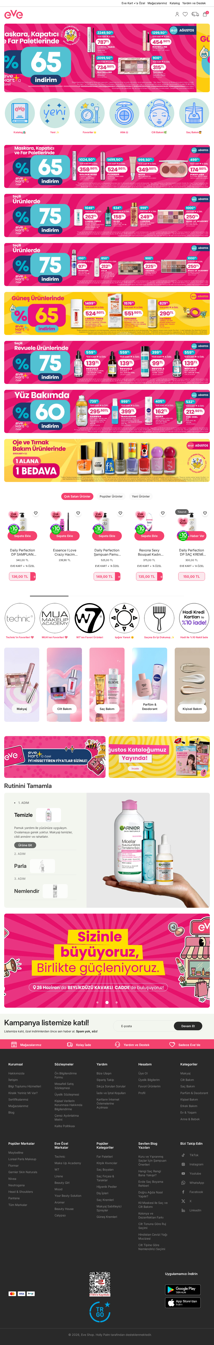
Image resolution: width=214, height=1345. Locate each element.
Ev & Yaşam (188, 1112)
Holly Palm (103, 1334)
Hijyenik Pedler (107, 1186)
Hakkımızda (16, 1073)
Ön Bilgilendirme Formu (66, 1075)
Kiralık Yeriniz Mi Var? (23, 1093)
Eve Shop (87, 1334)
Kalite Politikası (65, 1126)
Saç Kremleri (105, 1200)
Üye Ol (143, 1073)
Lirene (59, 1176)
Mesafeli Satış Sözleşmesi (64, 1085)
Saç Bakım (187, 1086)
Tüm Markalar (17, 1205)
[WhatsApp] (185, 1182)
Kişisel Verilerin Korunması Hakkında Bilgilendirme (68, 1105)
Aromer (60, 1202)
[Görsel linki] (107, 166)
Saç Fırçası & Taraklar (105, 1178)
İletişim (13, 1080)
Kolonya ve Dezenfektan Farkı (150, 1215)
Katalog (175, 3)
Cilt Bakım (187, 1080)
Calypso (60, 1215)
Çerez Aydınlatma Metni (67, 1117)
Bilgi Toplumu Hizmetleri (24, 1086)
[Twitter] (185, 1201)
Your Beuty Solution (68, 1195)
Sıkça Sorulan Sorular (111, 1086)
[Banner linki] (107, 961)
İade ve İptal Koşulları (111, 1093)
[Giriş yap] (176, 14)
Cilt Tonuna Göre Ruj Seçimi (152, 1226)
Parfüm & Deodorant (194, 1093)
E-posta (126, 1026)
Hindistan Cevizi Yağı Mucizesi (152, 1236)
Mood (58, 1189)
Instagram (196, 1164)
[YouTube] (185, 1173)
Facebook (196, 1192)
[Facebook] (185, 1192)
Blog (11, 1112)
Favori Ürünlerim (149, 1086)
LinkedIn (195, 1210)
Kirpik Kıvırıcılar (107, 1163)
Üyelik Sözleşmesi (67, 1094)
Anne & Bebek (190, 1119)
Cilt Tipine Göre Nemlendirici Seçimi (151, 1247)
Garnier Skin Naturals (22, 1172)
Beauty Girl (62, 1182)
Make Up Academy (68, 1163)
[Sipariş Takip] (194, 14)
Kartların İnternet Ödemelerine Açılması (108, 1103)
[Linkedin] (185, 1210)
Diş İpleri (102, 1193)
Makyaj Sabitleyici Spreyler (109, 1208)
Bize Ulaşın (104, 1073)
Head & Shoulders (20, 1191)
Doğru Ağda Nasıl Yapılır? (150, 1194)
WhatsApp (197, 1182)
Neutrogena (16, 1185)
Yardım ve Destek (194, 3)
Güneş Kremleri (107, 1216)
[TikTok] (185, 1155)
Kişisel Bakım (189, 1099)
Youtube (195, 1173)
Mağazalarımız (157, 3)
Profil (141, 1093)
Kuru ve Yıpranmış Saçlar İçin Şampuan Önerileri (152, 1160)
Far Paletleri (105, 1156)
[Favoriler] (184, 14)
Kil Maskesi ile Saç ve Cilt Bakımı (153, 1204)
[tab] (36, 87)
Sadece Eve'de (189, 1045)
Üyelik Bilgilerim (149, 1080)
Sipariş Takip (105, 1080)
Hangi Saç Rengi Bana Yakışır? (149, 1173)
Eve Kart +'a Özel (133, 3)
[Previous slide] (7, 960)
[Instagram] (185, 1164)
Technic (60, 1156)
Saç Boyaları (105, 1169)
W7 (57, 1169)
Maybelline (15, 1152)
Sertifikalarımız (18, 1099)
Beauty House (64, 1209)
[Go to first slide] (206, 960)
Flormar (13, 1165)
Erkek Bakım (188, 1106)
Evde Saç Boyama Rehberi (150, 1183)
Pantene (14, 1198)
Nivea (12, 1178)
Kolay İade (83, 1045)
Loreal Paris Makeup (22, 1159)
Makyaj (185, 1073)
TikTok (194, 1155)
